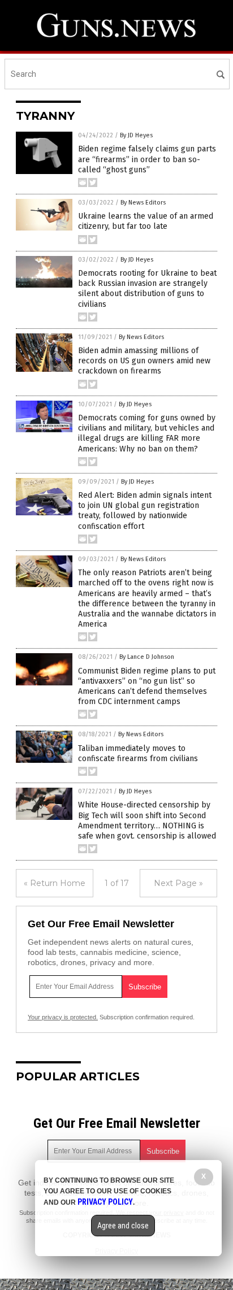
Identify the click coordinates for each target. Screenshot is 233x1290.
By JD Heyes (136, 135)
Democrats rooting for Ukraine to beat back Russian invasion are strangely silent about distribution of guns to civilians (147, 288)
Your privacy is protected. (63, 1017)
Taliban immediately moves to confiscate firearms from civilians (138, 753)
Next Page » (178, 883)
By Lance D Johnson (146, 657)
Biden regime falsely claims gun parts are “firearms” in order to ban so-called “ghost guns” (147, 159)
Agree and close (123, 1225)
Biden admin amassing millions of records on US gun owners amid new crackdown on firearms (144, 361)
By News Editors (143, 202)
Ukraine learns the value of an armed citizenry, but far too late (145, 221)
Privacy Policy (105, 1201)
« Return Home (54, 883)
